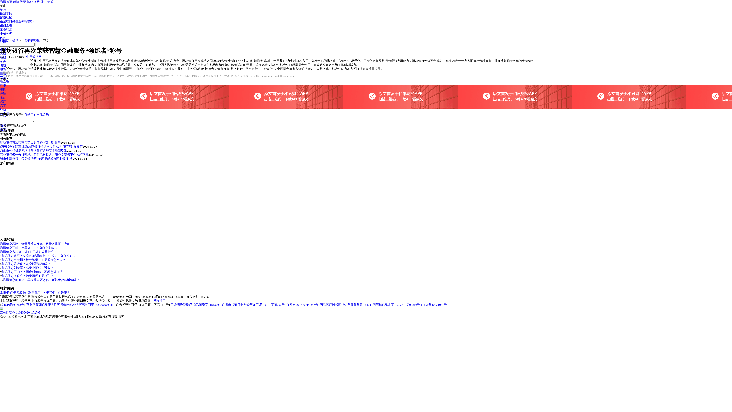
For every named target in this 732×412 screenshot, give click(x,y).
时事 (3, 85)
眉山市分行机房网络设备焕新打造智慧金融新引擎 (33, 150)
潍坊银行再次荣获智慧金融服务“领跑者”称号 (30, 142)
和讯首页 (6, 1)
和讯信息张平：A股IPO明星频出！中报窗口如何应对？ (39, 256)
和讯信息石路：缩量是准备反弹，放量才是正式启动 (35, 243)
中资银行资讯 (31, 40)
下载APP (6, 33)
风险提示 (159, 300)
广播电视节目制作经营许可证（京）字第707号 (253, 304)
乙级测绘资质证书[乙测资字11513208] (196, 304)
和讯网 (4, 40)
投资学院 (6, 13)
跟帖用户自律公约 (36, 114)
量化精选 (6, 29)
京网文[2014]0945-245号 (302, 304)
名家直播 (6, 25)
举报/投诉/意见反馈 (13, 292)
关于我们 (49, 292)
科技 (3, 109)
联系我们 (34, 292)
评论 (3, 93)
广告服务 (64, 292)
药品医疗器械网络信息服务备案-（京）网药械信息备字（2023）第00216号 (370, 304)
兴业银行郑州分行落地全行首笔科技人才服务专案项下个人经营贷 (44, 154)
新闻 (16, 1)
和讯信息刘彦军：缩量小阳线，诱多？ (27, 268)
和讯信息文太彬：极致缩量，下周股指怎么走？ (34, 260)
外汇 (43, 1)
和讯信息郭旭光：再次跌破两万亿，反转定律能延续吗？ (41, 280)
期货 (37, 1)
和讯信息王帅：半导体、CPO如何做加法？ (29, 247)
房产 (3, 101)
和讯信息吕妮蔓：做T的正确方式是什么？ (28, 251)
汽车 (3, 105)
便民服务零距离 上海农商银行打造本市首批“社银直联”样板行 (41, 146)
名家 (3, 97)
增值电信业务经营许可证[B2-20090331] (87, 304)
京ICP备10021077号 (434, 304)
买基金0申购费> (23, 21)
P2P (2, 37)
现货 (3, 69)
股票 (23, 1)
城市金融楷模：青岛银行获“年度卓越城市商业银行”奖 (36, 158)
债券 (50, 1)
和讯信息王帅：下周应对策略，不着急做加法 (32, 272)
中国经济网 (34, 56)
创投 (3, 65)
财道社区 (6, 17)
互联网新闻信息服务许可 (43, 304)
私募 (3, 61)
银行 (3, 9)
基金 (30, 1)
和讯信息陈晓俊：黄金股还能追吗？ (26, 264)
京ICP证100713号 (12, 304)
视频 (3, 89)
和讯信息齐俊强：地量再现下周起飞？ (27, 276)
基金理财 (6, 21)
